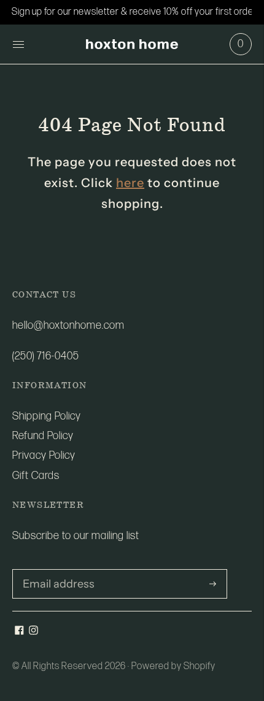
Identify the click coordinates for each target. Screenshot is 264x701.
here (130, 182)
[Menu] (18, 44)
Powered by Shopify (173, 666)
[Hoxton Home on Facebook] (19, 631)
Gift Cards (36, 475)
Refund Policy (43, 435)
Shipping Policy (46, 416)
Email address (54, 571)
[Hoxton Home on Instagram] (33, 631)
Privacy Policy (44, 455)
